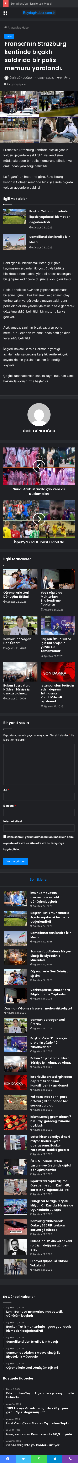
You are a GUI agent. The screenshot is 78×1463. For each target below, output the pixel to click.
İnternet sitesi (12, 821)
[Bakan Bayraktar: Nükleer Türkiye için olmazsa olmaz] (20, 672)
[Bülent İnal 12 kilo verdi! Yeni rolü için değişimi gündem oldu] (15, 1247)
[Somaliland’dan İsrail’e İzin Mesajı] (14, 242)
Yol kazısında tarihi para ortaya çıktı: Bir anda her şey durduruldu (49, 1101)
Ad (6, 790)
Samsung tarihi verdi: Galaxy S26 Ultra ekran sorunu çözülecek (47, 1225)
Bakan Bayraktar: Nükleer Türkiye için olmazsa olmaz (17, 689)
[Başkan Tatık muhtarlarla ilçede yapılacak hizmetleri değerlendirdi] (14, 216)
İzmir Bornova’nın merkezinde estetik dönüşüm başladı (45, 897)
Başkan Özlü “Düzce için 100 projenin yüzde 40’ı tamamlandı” (56, 645)
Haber (26, 27)
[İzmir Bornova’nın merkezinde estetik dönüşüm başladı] (15, 898)
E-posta (9, 805)
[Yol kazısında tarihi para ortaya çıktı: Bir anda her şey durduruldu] (15, 1102)
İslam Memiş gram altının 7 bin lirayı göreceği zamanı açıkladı (50, 1121)
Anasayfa (13, 27)
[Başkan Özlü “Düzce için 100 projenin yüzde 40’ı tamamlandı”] (58, 625)
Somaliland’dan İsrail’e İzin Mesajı (31, 3)
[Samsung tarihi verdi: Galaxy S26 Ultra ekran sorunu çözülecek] (15, 1227)
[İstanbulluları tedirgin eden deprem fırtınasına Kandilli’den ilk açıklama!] (58, 672)
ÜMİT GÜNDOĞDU (21, 77)
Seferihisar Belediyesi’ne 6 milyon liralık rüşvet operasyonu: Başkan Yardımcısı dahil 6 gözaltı (50, 1143)
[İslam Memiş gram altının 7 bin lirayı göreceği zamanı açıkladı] (15, 1122)
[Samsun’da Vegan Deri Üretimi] (20, 625)
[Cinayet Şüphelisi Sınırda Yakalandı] (15, 1267)
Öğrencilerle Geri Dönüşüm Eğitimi (16, 595)
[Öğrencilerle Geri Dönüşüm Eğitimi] (20, 578)
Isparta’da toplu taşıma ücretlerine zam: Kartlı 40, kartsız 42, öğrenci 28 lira (50, 1185)
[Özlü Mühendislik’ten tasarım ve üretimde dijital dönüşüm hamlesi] (15, 1167)
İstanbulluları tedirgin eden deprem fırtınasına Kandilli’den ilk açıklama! (51, 1081)
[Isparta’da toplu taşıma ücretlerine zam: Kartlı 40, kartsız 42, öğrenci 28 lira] (15, 1187)
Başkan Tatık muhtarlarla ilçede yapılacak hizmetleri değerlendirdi (50, 216)
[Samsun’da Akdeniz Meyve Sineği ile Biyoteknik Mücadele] (15, 957)
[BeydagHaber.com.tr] (39, 12)
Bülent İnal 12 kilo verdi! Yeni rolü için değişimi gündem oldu (51, 1245)
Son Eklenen (39, 879)
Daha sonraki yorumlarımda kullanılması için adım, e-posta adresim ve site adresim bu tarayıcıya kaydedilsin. (38, 843)
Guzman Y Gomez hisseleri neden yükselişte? (38, 1008)
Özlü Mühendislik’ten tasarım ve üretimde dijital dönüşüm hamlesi (50, 1165)
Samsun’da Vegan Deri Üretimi (17, 641)
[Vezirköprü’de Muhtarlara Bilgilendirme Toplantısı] (58, 578)
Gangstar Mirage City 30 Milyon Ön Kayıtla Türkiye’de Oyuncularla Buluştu (51, 1205)
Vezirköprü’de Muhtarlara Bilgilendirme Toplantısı (51, 599)
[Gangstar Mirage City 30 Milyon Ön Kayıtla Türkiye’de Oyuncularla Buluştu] (15, 1207)
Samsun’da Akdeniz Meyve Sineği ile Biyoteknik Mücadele (50, 955)
